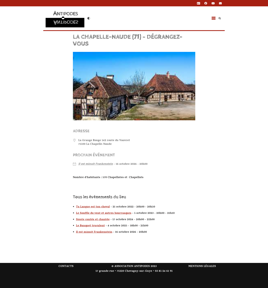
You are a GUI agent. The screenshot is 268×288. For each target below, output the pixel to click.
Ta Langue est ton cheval (93, 207)
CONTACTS (66, 266)
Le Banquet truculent (90, 226)
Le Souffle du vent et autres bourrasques (103, 213)
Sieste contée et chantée (93, 219)
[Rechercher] (220, 18)
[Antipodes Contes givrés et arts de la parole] (65, 17)
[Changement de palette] (88, 18)
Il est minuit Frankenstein (95, 164)
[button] (213, 18)
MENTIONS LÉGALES (202, 266)
